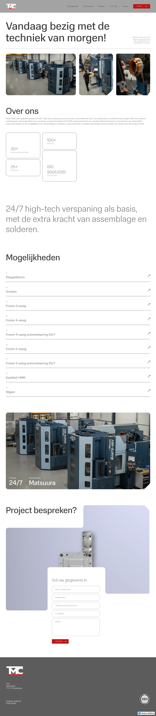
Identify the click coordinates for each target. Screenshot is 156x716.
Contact (125, 6)
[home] (11, 6)
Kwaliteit (101, 6)
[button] (72, 6)
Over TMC (113, 6)
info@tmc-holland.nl (13, 701)
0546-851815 (11, 703)
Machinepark (88, 6)
